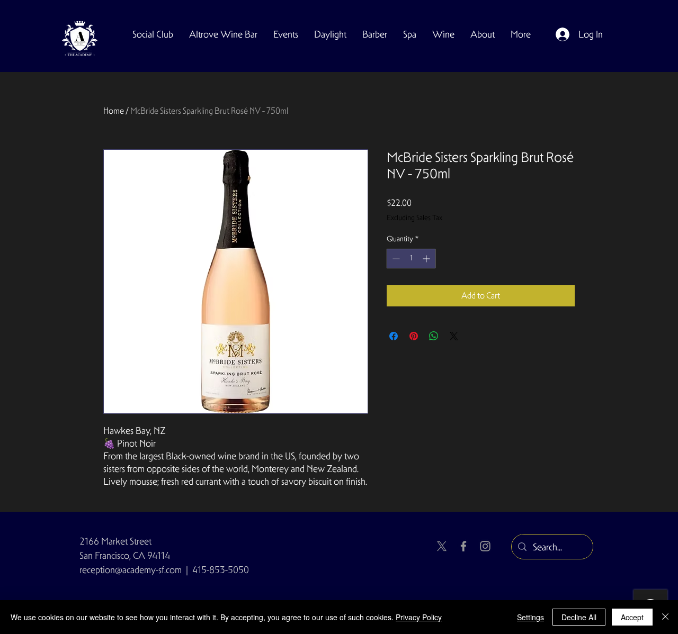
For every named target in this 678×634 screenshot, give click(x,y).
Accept (632, 617)
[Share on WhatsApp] (433, 336)
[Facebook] (463, 546)
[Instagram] (485, 546)
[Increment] (427, 258)
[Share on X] (454, 336)
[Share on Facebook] (393, 336)
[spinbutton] (411, 258)
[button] (152, 34)
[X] (442, 546)
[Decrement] (395, 258)
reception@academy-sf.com (130, 570)
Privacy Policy (419, 617)
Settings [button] (530, 617)
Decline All (578, 617)
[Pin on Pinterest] (413, 336)
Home (113, 110)
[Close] (665, 617)
